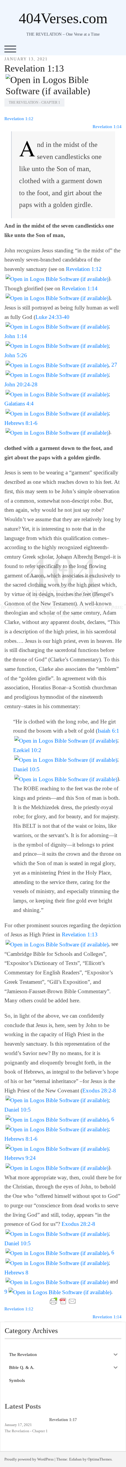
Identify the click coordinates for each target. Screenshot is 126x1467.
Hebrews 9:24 (20, 1158)
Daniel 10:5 (26, 769)
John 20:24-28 (21, 384)
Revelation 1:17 (63, 1419)
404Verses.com (63, 18)
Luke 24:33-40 (52, 317)
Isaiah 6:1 (108, 731)
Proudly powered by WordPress (29, 1459)
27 (114, 365)
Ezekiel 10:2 (27, 750)
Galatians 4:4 (19, 403)
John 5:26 (15, 355)
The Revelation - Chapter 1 (34, 102)
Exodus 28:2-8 (99, 1090)
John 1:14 (15, 336)
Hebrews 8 (16, 1272)
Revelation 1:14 (107, 126)
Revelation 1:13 (34, 68)
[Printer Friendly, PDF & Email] (63, 1301)
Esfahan (75, 1459)
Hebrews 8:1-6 (21, 423)
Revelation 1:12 (18, 118)
